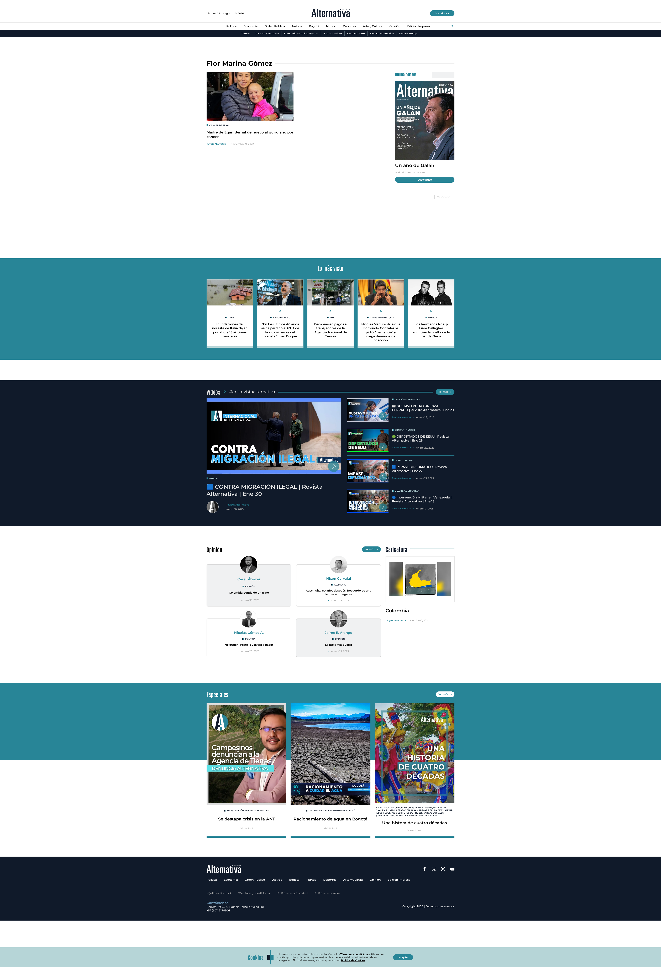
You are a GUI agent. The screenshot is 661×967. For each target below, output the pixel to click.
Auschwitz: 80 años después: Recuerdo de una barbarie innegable (338, 592)
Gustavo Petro (356, 33)
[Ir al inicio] (330, 13)
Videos (213, 391)
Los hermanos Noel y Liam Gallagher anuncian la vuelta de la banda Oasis (431, 330)
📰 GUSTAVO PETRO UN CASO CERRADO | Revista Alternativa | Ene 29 (423, 408)
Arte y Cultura (372, 26)
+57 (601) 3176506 (218, 910)
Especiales (217, 694)
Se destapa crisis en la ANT (246, 818)
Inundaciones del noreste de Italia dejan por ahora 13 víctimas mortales (230, 330)
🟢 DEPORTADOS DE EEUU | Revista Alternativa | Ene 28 (420, 438)
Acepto (403, 957)
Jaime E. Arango (338, 633)
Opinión (394, 26)
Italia (231, 317)
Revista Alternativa (216, 144)
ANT (332, 317)
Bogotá (314, 26)
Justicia (297, 26)
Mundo (331, 26)
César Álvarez (248, 579)
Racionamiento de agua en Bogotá (330, 818)
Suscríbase (442, 13)
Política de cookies (327, 893)
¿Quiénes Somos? (219, 893)
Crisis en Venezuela (267, 33)
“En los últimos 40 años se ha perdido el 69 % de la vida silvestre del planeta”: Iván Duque (280, 330)
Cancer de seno (219, 125)
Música (432, 317)
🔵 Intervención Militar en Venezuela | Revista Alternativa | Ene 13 (422, 499)
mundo (213, 478)
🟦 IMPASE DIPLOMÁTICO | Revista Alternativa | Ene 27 (419, 469)
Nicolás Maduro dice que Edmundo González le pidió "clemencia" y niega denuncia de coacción (380, 332)
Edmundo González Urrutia (301, 33)
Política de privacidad (292, 893)
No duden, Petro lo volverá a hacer (249, 644)
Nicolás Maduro (332, 33)
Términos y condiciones (254, 893)
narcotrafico (281, 317)
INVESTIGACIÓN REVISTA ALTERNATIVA (248, 810)
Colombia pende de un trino (249, 592)
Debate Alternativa (382, 33)
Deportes (349, 26)
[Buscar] (452, 26)
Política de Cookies (353, 960)
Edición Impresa (418, 26)
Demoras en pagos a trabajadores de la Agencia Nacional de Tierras (330, 330)
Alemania (340, 584)
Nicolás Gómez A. (249, 633)
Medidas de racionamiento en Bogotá (331, 810)
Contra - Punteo (405, 430)
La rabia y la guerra (338, 644)
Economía (251, 26)
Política (231, 26)
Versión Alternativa (407, 399)
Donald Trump (408, 33)
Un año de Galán (414, 165)
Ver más (443, 392)
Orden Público (275, 26)
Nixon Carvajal (338, 578)
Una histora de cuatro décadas (414, 822)
